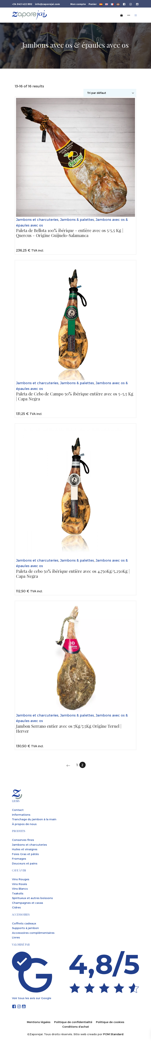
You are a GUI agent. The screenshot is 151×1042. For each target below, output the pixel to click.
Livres (16, 937)
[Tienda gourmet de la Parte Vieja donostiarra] (52, 15)
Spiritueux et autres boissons (32, 898)
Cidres (16, 907)
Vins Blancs (20, 888)
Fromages (19, 858)
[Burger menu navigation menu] (135, 15)
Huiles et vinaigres (24, 849)
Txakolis (17, 893)
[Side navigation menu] (128, 15)
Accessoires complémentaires (33, 932)
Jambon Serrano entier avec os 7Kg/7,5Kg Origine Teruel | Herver (68, 729)
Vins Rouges (20, 879)
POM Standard (113, 1034)
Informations (21, 814)
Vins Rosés (19, 884)
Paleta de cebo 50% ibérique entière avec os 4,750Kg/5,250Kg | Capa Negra (73, 574)
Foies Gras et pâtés (25, 854)
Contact (18, 809)
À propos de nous (24, 824)
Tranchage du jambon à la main (34, 819)
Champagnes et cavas (27, 902)
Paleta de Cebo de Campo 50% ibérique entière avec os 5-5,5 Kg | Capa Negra (74, 396)
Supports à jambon (25, 928)
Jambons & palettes (77, 219)
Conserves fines (23, 839)
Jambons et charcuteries (37, 219)
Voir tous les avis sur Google (31, 998)
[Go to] (124, 4)
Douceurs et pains (24, 863)
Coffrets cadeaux (24, 923)
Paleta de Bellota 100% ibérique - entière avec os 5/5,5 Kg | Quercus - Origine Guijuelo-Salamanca (69, 233)
